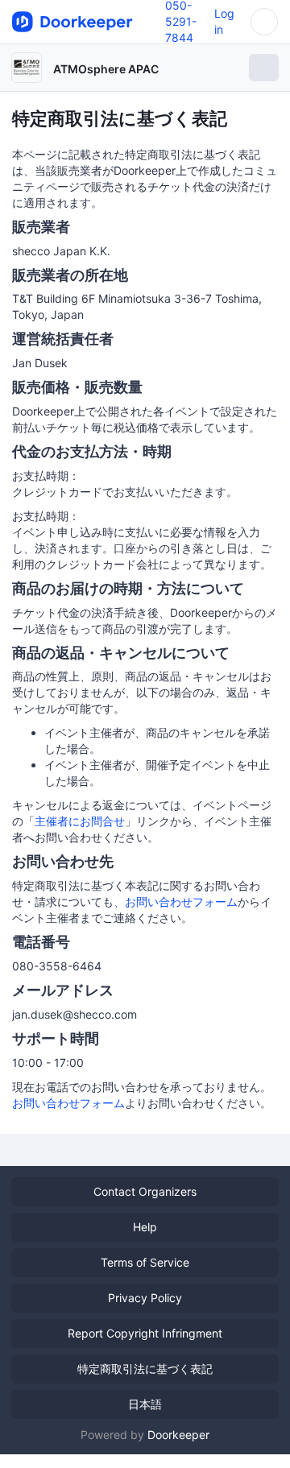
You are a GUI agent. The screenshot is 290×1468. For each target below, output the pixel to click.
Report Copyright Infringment (145, 1333)
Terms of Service (145, 1262)
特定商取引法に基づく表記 (145, 1368)
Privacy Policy (145, 1298)
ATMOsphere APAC (106, 69)
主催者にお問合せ (80, 821)
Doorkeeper (178, 1434)
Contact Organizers (145, 1191)
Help (145, 1227)
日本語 (145, 1404)
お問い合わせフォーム (181, 901)
